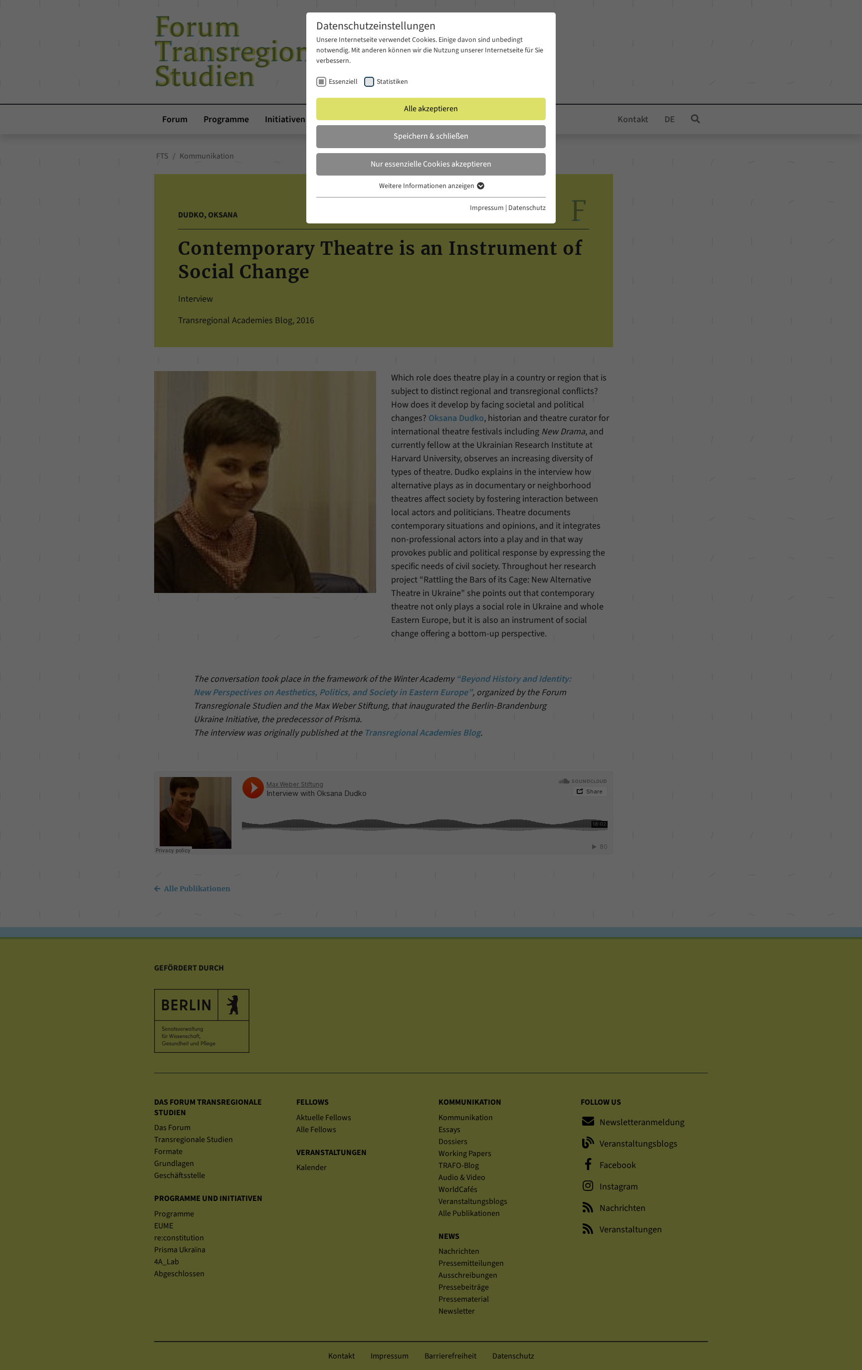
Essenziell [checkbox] (343, 82)
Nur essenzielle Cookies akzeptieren (431, 164)
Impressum (487, 208)
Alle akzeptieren (431, 108)
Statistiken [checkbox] (392, 82)
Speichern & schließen (431, 136)
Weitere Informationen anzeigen (427, 186)
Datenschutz (527, 208)
